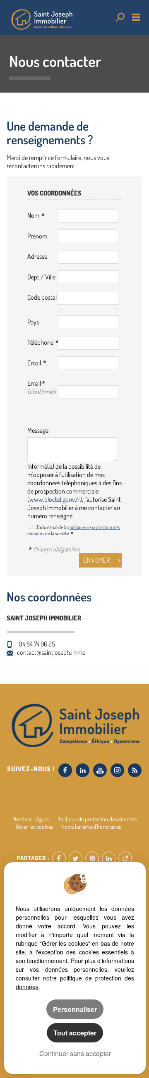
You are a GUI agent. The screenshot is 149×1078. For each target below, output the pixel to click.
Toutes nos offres (119, 17)
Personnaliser (75, 1009)
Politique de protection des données (97, 819)
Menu (136, 17)
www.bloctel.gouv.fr (54, 499)
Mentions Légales (30, 819)
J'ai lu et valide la (52, 527)
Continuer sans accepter (75, 1053)
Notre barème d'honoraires (91, 826)
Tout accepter (74, 1032)
